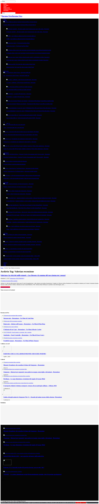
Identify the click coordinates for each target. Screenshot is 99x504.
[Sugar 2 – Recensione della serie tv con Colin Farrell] (14, 124)
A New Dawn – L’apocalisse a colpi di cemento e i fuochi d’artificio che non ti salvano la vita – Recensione (27, 222)
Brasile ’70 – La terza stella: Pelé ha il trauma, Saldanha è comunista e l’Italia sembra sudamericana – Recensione (25, 148)
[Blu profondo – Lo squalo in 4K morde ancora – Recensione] (18, 93)
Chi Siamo (5, 5)
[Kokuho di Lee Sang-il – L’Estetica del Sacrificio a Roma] (18, 43)
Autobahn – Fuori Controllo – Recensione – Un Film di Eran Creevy (23, 335)
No (79, 502)
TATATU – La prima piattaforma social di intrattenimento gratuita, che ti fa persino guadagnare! (32, 474)
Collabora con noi (7, 9)
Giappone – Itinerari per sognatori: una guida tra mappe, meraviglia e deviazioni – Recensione (22, 244)
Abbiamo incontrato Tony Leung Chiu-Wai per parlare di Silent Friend (20, 67)
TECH (4, 264)
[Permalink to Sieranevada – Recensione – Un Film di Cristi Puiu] (12, 315)
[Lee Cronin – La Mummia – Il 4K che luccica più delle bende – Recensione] (21, 79)
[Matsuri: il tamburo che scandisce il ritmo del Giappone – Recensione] (17, 234)
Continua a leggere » (5, 287)
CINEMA (5, 20)
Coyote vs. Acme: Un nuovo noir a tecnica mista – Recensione (18, 194)
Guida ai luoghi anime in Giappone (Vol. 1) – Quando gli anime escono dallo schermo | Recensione (32, 397)
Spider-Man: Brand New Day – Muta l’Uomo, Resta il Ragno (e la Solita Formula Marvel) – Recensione (26, 208)
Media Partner (6, 7)
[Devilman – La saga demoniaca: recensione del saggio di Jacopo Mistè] (17, 248)
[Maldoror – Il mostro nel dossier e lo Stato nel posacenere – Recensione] (18, 183)
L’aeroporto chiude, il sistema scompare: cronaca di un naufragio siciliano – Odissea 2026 (21, 258)
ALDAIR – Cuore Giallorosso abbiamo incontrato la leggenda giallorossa (20, 39)
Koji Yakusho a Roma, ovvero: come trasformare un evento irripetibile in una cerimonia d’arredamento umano (28, 53)
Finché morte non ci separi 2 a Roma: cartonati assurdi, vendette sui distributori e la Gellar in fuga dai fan (27, 60)
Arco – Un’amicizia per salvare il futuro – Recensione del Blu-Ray (16, 75)
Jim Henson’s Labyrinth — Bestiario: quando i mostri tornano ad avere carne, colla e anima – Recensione (27, 31)
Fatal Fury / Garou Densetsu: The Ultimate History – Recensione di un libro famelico (20, 171)
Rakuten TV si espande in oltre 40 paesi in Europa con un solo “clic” (23, 467)
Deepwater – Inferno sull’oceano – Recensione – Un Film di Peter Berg (24, 324)
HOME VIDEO (6, 71)
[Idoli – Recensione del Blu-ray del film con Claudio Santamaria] (19, 86)
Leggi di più (83, 502)
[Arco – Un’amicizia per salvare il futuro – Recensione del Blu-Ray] (16, 72)
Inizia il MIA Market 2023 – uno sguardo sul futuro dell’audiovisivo (23, 456)
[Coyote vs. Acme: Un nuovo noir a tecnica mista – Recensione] (19, 191)
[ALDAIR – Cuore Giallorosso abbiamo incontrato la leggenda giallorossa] (21, 36)
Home (2, 268)
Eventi (4, 3)
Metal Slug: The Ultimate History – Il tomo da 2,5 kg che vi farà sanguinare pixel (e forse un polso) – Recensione (26, 157)
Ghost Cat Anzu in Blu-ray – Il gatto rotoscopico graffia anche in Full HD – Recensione (23, 118)
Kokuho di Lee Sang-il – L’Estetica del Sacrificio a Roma (17, 46)
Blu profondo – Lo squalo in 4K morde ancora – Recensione (18, 96)
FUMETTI (5, 263)
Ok (76, 502)
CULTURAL (5, 233)
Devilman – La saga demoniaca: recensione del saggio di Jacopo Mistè (17, 251)
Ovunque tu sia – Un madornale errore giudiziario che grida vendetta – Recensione (19, 141)
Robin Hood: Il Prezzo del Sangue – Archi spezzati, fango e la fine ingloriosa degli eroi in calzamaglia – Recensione (29, 215)
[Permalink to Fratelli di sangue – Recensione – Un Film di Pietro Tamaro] (12, 338)
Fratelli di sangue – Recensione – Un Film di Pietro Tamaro (21, 341)
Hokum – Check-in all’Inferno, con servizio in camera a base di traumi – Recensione (22, 229)
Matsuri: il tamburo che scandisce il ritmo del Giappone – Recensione (17, 237)
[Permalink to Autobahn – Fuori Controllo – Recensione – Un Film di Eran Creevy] (17, 332)
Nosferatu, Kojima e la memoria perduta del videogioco (14, 164)
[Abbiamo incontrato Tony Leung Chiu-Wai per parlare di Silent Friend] (20, 64)
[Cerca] (1, 1)
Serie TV (8, 123)
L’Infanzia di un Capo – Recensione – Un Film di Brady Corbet (22, 329)
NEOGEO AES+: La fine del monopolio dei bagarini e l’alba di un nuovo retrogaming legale (21, 178)
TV (4, 122)
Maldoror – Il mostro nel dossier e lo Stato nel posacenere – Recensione (17, 186)
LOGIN (4, 265)
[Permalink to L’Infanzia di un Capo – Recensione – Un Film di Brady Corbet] (10, 326)
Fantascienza (13, 278)
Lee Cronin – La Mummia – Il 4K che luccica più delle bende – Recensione (20, 82)
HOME (4, 19)
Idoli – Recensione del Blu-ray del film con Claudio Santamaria (18, 89)
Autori (4, 6)
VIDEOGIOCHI (6, 153)
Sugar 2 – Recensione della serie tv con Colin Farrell (13, 127)
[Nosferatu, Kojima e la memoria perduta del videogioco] (15, 161)
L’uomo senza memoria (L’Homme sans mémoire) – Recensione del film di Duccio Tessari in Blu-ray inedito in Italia (29, 103)
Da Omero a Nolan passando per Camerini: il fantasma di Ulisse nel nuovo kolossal (19, 24)
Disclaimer (5, 10)
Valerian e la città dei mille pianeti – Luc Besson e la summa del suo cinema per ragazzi (33, 275)
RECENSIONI (5, 182)
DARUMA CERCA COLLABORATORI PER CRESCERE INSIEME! (24, 354)
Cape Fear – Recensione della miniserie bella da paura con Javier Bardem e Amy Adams (20, 134)
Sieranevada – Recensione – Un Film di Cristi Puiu (18, 318)
